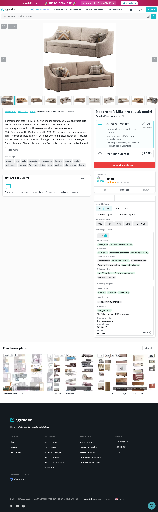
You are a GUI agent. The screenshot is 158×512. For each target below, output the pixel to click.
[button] (148, 16)
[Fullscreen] (4, 26)
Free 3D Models (52, 457)
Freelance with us (88, 452)
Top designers (121, 441)
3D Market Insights (88, 447)
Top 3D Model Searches (91, 457)
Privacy (108, 498)
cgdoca (110, 178)
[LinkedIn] (11, 506)
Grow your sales (87, 442)
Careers (13, 447)
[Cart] (131, 9)
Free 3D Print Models (54, 462)
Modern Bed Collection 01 (65, 393)
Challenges (120, 446)
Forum (118, 451)
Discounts (49, 467)
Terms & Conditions (92, 498)
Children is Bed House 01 (13, 393)
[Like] (104, 198)
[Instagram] (24, 506)
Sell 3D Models (87, 436)
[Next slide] (154, 59)
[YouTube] (17, 506)
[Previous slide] (3, 59)
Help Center (15, 452)
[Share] (145, 198)
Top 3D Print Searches (90, 462)
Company (14, 436)
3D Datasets (50, 447)
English (120, 499)
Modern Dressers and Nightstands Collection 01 (124, 394)
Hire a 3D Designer (53, 452)
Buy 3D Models (51, 436)
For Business (51, 442)
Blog (12, 442)
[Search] (153, 16)
